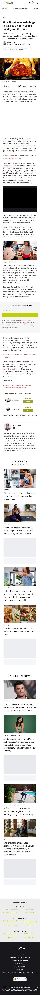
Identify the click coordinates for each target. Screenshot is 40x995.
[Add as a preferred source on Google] (20, 979)
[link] (8, 400)
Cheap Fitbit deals (10, 937)
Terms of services (24, 320)
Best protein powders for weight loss (29, 921)
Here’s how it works (18, 49)
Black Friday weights (29, 934)
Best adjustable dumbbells (10, 921)
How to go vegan (29, 912)
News (28, 44)
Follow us (23, 86)
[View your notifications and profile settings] (30, 3)
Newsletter (33, 86)
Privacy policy (20, 964)
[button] (20, 400)
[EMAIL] (14, 428)
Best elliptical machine (13, 159)
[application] (20, 198)
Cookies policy (20, 967)
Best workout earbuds (29, 925)
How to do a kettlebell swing (10, 909)
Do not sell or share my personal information (20, 973)
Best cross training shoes (10, 925)
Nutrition (5, 18)
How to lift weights (30, 909)
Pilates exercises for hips (20, 8)
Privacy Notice (26, 322)
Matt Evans (13, 42)
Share (7, 86)
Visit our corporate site (24, 987)
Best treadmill (10, 155)
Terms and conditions (20, 961)
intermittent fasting (9, 369)
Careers (20, 970)
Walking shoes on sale (29, 937)
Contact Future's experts (20, 958)
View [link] (28, 402)
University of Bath (9, 166)
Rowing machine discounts (10, 934)
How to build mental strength (10, 912)
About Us (20, 955)
